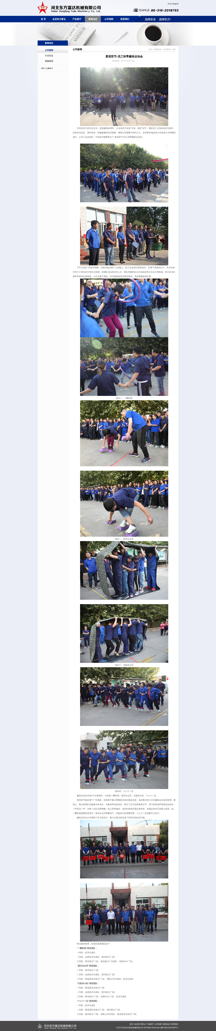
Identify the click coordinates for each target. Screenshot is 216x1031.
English (176, 4)
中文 (169, 4)
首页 (150, 49)
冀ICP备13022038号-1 (169, 1028)
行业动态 (49, 55)
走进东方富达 (59, 19)
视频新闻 (49, 61)
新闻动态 (92, 19)
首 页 (43, 19)
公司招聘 (108, 19)
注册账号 (49, 68)
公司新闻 (49, 50)
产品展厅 (76, 19)
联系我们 (124, 19)
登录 (43, 68)
